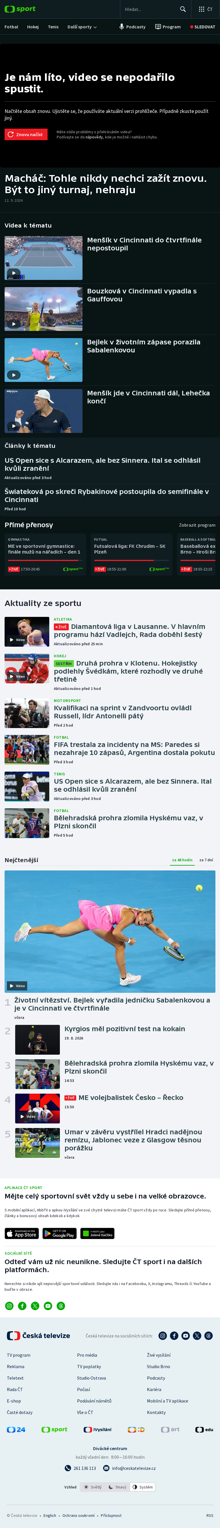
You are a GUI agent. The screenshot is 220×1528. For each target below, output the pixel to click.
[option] (93, 1487)
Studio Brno (158, 1366)
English (50, 1515)
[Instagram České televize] (162, 1335)
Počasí (83, 1389)
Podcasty (156, 1378)
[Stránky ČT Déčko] (136, 1431)
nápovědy (94, 137)
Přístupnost (111, 1515)
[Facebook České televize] (174, 1335)
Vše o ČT (85, 1412)
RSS (210, 1515)
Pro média (87, 1355)
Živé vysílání (158, 1355)
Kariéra (154, 1389)
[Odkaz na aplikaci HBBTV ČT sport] (97, 1233)
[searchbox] (150, 9)
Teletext (15, 1378)
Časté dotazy (19, 1412)
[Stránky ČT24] (16, 1431)
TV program (18, 1355)
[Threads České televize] (208, 1335)
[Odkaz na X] (35, 1306)
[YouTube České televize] (185, 1335)
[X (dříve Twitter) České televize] (197, 1335)
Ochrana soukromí (78, 1515)
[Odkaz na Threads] (61, 1306)
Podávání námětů (94, 1401)
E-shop (14, 1401)
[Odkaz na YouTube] (48, 1306)
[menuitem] (11, 27)
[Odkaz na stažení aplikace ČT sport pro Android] (59, 1233)
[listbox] (118, 1487)
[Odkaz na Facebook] (22, 1306)
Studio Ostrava (91, 1378)
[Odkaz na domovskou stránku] (29, 9)
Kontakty (156, 1412)
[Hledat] (183, 9)
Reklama (15, 1366)
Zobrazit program (197, 525)
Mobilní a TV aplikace (167, 1401)
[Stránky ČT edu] (204, 1431)
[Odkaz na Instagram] (9, 1306)
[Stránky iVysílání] (98, 1431)
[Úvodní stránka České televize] (39, 1335)
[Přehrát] (14, 273)
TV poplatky (89, 1366)
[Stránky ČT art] (170, 1431)
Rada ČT (15, 1389)
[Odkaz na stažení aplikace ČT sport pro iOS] (22, 1233)
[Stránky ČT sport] (54, 1431)
